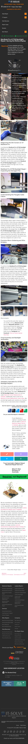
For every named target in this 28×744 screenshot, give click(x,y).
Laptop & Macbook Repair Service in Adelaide (19, 423)
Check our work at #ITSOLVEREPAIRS (14, 738)
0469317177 (20, 647)
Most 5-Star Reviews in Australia (16, 470)
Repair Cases (5, 24)
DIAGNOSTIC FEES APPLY (14, 9)
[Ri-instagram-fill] (17, 731)
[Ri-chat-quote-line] (5, 731)
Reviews (4, 28)
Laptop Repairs (19, 586)
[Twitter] (17, 410)
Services (4, 608)
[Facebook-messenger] (8, 731)
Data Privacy (23, 725)
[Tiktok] (23, 731)
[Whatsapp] (11, 731)
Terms (17, 725)
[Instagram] (13, 410)
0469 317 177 (6, 6)
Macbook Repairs (7, 586)
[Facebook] (9, 410)
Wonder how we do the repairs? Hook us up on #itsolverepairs (14, 735)
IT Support (4, 17)
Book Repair (5, 31)
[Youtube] (21, 410)
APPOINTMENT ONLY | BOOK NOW (14, 4)
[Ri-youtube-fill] (20, 731)
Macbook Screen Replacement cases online (12, 398)
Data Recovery (5, 21)
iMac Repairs (5, 618)
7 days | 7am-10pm (16, 6)
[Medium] (25, 410)
